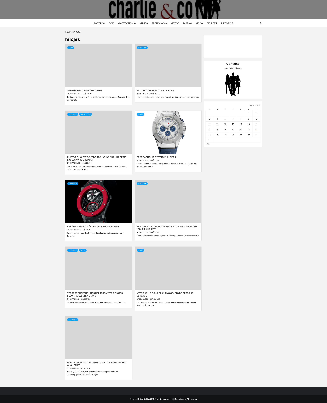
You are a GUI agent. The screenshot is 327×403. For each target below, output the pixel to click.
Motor (175, 23)
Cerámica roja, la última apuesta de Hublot (93, 226)
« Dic (207, 144)
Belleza (212, 23)
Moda (199, 23)
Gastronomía (127, 23)
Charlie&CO (75, 94)
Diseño (187, 23)
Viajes (144, 23)
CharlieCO (144, 94)
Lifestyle (227, 23)
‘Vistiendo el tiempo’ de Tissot (84, 90)
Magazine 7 (179, 399)
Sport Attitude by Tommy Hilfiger (156, 157)
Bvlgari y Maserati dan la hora (155, 90)
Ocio (111, 23)
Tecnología (159, 23)
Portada (99, 23)
